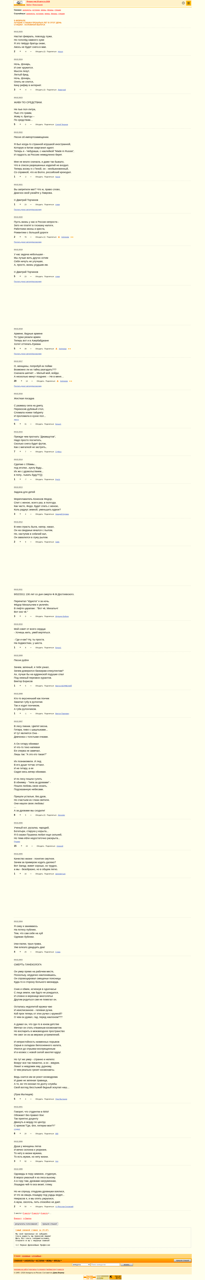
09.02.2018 (18, 329)
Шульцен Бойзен (62, 616)
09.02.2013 (18, 487)
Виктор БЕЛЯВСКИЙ (63, 686)
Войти (28, 5)
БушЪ (57, 479)
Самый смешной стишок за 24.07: (32, 1230)
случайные (36, 1256)
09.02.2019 (18, 250)
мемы (43, 10)
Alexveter (61, 815)
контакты (33, 1269)
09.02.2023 (18, 98)
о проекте (42, 1269)
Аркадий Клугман (62, 514)
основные (26, 1256)
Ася (56, 1161)
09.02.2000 (18, 1141)
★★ (71, 237)
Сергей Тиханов (61, 125)
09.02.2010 (18, 624)
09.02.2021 (18, 185)
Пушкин (17, 842)
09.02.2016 (18, 394)
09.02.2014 (18, 460)
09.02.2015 (18, 432)
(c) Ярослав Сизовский (64, 1207)
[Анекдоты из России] (19, 3)
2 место (26, 1213)
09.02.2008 (18, 694)
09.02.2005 (18, 854)
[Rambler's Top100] (90, 1277)
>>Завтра (27, 1218)
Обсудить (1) (40, 237)
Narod (57, 177)
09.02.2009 (18, 655)
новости (60, 1269)
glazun (60, 52)
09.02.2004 (18, 921)
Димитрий (62, 90)
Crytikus (58, 452)
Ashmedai (65, 237)
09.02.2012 (18, 522)
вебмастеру (51, 1269)
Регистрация (38, 5)
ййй (56, 1134)
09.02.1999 (18, 1169)
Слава (57, 952)
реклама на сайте (21, 1269)
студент (17, 1129)
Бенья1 (58, 424)
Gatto (57, 542)
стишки (58, 10)
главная (18, 1261)
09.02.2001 (18, 1107)
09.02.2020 (18, 217)
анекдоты (27, 10)
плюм (57, 205)
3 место (35, 1213)
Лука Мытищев (61, 1099)
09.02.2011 (18, 589)
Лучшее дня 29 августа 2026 (38, 2)
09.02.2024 (18, 59)
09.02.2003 (18, 960)
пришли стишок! (182, 1260)
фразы (50, 10)
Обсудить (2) (40, 52)
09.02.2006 (18, 823)
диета (16, 420)
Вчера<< (18, 1218)
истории (36, 10)
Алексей (60, 846)
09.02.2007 (18, 721)
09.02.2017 (18, 361)
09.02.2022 (18, 132)
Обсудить (39, 125)
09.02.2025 (18, 32)
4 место (44, 1213)
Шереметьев (60, 874)
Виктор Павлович (62, 714)
